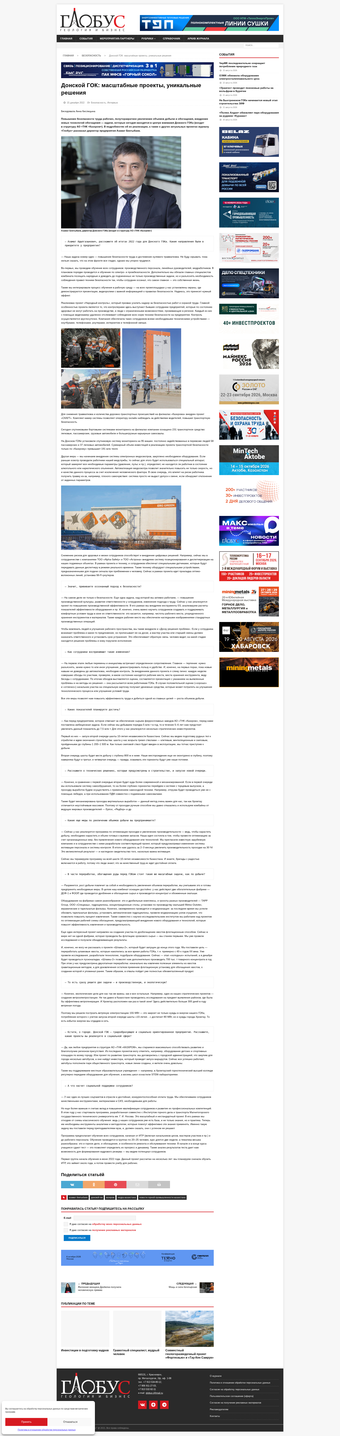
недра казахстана (127, 1197)
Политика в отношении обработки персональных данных (47, 1430)
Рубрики (147, 38)
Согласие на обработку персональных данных (234, 1389)
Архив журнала (198, 38)
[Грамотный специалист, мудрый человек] (137, 1329)
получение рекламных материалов (114, 1230)
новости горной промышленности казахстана (162, 1197)
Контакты (215, 1416)
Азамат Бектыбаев (78, 1197)
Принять (26, 1421)
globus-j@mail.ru (154, 1393)
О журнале (216, 1376)
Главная (66, 38)
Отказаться (70, 1421)
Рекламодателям (219, 1409)
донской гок (97, 1197)
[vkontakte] (142, 1405)
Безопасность (98, 102)
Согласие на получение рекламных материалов (235, 1402)
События (86, 38)
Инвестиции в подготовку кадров (85, 1350)
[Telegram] (164, 1405)
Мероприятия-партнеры (117, 38)
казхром (110, 1197)
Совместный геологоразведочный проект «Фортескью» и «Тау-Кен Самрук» (189, 1354)
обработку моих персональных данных (117, 1224)
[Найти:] (261, 45)
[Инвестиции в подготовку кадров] (85, 1329)
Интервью (112, 102)
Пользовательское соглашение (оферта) (231, 1396)
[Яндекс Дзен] (153, 1405)
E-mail (67, 1217)
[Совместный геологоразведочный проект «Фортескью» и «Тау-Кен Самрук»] (189, 1329)
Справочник (171, 38)
